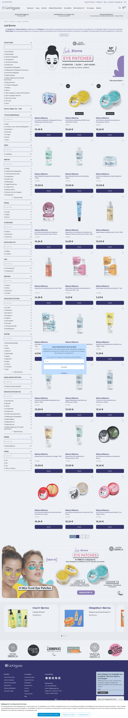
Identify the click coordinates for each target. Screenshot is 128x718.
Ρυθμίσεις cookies (69, 714)
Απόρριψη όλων (84, 714)
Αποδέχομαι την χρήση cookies (48, 714)
